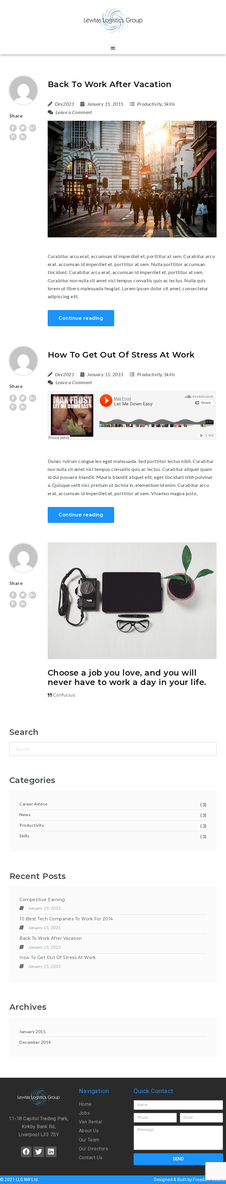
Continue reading (81, 318)
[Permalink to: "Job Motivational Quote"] (132, 600)
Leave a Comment (73, 112)
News (25, 814)
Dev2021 (64, 104)
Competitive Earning (42, 899)
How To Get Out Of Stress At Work (121, 355)
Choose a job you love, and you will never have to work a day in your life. (127, 677)
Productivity (149, 104)
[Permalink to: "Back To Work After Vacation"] (132, 179)
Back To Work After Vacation (110, 84)
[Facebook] (26, 1152)
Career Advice (33, 803)
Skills (169, 104)
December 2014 (35, 1042)
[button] (113, 48)
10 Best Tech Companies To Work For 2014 (66, 919)
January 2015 (32, 1031)
